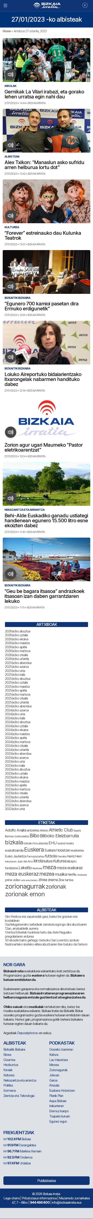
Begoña (77, 830)
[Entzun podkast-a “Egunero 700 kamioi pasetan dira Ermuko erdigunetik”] (10, 286)
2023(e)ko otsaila (16, 793)
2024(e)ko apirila (16, 738)
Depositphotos (27, 1033)
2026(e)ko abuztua (17, 631)
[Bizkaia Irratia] (46, 5)
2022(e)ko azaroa (16, 805)
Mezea (54, 1065)
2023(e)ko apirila (16, 785)
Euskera (34, 849)
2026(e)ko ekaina (16, 639)
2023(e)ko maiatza (17, 781)
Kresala (54, 1085)
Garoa (53, 1080)
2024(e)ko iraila (15, 718)
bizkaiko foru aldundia (35, 843)
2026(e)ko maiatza (17, 643)
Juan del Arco (25, 861)
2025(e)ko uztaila (16, 682)
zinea (42, 879)
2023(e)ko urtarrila (17, 797)
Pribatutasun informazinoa (39, 1198)
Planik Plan (56, 1096)
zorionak (56, 886)
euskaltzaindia (14, 850)
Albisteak (14, 1043)
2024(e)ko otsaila (16, 746)
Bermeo (9, 836)
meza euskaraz (70, 867)
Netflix (71, 874)
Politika (8, 1085)
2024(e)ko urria (15, 714)
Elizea (7, 1054)
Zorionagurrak (58, 1070)
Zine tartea (65, 880)
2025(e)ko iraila (15, 674)
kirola (38, 861)
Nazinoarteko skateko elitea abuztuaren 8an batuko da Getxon (46, 944)
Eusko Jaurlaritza (15, 856)
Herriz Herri (74, 856)
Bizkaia (19, 1139)
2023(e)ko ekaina (16, 777)
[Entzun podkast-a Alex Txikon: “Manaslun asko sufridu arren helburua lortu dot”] (10, 145)
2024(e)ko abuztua (17, 722)
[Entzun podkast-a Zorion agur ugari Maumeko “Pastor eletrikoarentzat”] (10, 432)
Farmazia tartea (35, 856)
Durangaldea (21, 1145)
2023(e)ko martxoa (17, 789)
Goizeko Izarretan (61, 1049)
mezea (46, 874)
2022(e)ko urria (15, 809)
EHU (53, 843)
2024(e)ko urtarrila (17, 750)
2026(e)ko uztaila (16, 635)
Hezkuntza (10, 1065)
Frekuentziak (18, 1132)
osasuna (82, 874)
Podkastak (61, 1043)
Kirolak (7, 1070)
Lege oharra (11, 1198)
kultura (48, 861)
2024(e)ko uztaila (16, 726)
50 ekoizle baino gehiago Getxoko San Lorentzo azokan (42, 940)
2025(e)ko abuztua (17, 678)
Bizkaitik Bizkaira (14, 1049)
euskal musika (65, 843)
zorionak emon (25, 894)
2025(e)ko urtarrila (17, 702)
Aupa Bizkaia (57, 1101)
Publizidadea (46, 1180)
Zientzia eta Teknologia (18, 1096)
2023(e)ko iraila (15, 765)
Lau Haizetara (58, 1060)
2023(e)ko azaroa (16, 757)
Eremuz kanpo (59, 1111)
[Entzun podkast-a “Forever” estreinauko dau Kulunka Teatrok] (10, 216)
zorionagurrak (25, 886)
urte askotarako (29, 880)
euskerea (77, 850)
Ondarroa (19, 1157)
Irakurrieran (10, 861)
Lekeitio (25, 867)
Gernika (61, 856)
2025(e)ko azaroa (17, 667)
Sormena (9, 1090)
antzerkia (33, 830)
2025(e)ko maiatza (17, 686)
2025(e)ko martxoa (17, 694)
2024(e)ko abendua (18, 706)
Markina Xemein (24, 1151)
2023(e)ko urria (15, 761)
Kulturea (59, 861)
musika (61, 874)
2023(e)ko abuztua (17, 769)
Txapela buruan (59, 1116)
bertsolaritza (22, 836)
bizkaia (14, 842)
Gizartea (9, 1060)
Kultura (53, 1054)
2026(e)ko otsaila (16, 655)
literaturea (37, 868)
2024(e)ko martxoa (17, 742)
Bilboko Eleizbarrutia (59, 835)
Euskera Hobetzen (57, 850)
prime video (12, 880)
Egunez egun (58, 1121)
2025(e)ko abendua (18, 663)
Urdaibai (18, 1163)
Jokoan (54, 1075)
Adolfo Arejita (15, 830)
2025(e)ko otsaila (16, 698)
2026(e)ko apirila (16, 647)
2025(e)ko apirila (16, 690)
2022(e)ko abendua (18, 801)
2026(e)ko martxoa (17, 651)
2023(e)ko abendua (18, 753)
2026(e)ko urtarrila (17, 659)
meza (49, 867)
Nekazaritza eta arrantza (19, 1080)
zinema (53, 880)
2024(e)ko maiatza (17, 734)
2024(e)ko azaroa (17, 710)
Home (7, 31)
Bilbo (34, 835)
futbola (51, 855)
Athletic (44, 830)
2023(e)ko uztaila (16, 773)
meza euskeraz (22, 874)
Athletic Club (61, 830)
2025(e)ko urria (15, 671)
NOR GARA (14, 964)
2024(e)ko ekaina (16, 730)
